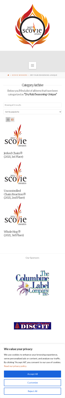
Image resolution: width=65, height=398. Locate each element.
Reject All (32, 391)
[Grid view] (8, 119)
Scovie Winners (19, 75)
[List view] (12, 119)
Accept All (32, 374)
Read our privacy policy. (15, 366)
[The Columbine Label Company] (32, 284)
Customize (32, 382)
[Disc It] (32, 327)
